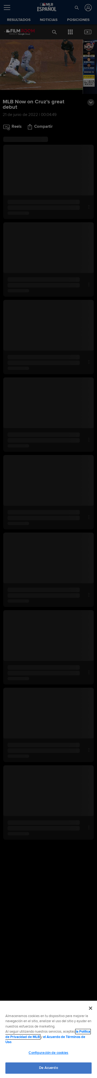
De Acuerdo (48, 1068)
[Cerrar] (90, 1008)
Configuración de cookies (48, 1053)
